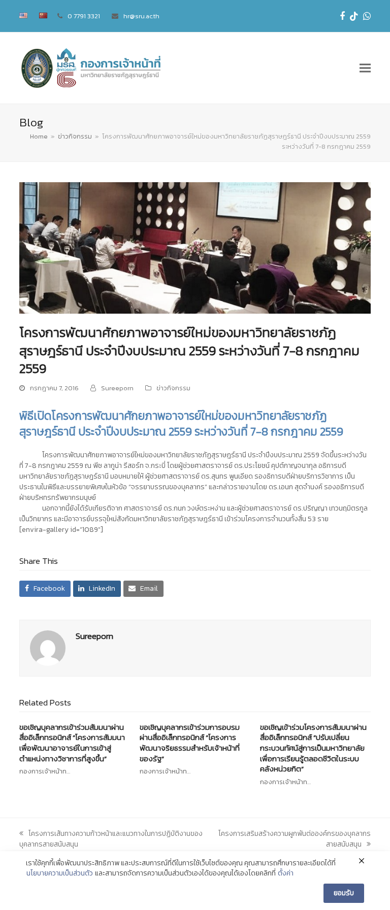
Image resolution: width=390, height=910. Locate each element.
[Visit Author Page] (48, 647)
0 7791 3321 (84, 16)
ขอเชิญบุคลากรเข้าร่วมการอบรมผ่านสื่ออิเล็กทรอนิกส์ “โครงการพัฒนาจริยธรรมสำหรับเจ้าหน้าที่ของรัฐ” (190, 742)
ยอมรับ (344, 893)
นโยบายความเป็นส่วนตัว (59, 873)
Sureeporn (117, 388)
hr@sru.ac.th (141, 16)
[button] (365, 68)
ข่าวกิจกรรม (173, 388)
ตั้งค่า (286, 873)
